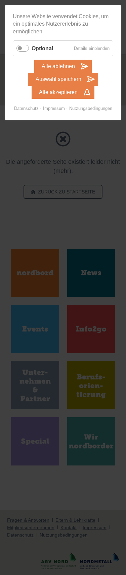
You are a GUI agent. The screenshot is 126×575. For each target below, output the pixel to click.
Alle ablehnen (58, 66)
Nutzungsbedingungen (90, 108)
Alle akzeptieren (58, 92)
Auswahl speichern (58, 79)
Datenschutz (26, 108)
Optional (42, 48)
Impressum (54, 108)
